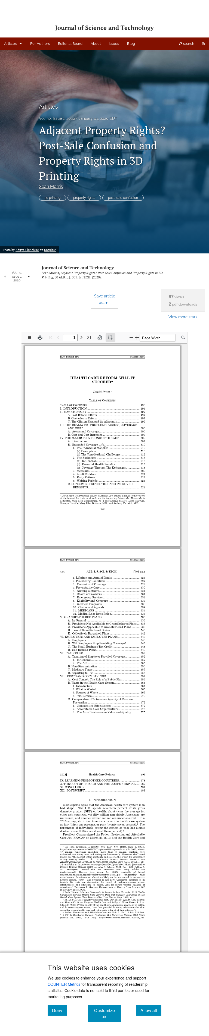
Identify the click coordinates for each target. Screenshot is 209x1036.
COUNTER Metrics (64, 984)
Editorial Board (70, 44)
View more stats (182, 317)
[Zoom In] (137, 337)
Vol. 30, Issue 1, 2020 (57, 118)
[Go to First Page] (50, 337)
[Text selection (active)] (110, 337)
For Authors (40, 44)
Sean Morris (51, 186)
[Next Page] (81, 337)
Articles (10, 44)
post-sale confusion (123, 198)
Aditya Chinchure (27, 250)
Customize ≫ (107, 1013)
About (96, 44)
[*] (110, 389)
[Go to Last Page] (89, 337)
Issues (114, 44)
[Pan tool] (99, 337)
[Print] (40, 337)
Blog (131, 44)
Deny (59, 1010)
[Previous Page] (58, 337)
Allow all (150, 1010)
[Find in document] (183, 337)
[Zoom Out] (131, 337)
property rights (84, 198)
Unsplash (50, 250)
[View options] (29, 338)
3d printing (52, 198)
